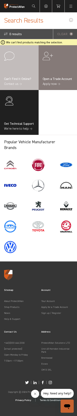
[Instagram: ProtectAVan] (50, 382)
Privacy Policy (23, 400)
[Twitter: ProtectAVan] (27, 382)
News (7, 312)
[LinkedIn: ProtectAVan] (35, 382)
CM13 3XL (46, 369)
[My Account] (46, 6)
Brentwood (46, 357)
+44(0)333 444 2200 (14, 342)
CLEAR (62, 34)
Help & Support (12, 318)
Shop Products (12, 307)
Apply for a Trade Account (54, 307)
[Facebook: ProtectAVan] (42, 382)
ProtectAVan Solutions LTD (55, 342)
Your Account (48, 301)
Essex (44, 363)
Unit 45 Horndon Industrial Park (55, 350)
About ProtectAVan (14, 301)
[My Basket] (58, 6)
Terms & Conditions (51, 400)
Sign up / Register (51, 312)
